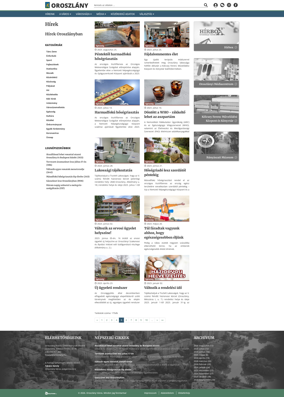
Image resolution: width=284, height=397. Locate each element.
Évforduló (51, 55)
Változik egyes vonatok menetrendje (113, 361)
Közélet (50, 120)
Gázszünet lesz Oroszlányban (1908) (64, 181)
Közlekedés (52, 94)
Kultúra (50, 115)
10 (146, 320)
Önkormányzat (54, 124)
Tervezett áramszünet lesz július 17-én (114, 353)
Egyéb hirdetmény (55, 128)
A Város (64, 14)
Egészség (50, 111)
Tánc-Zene (51, 51)
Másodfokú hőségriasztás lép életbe (113, 369)
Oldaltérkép (184, 393)
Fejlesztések (52, 64)
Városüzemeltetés (55, 107)
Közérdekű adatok (123, 14)
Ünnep (49, 137)
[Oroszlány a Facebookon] (235, 5)
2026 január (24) (202, 367)
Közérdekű (51, 77)
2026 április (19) (201, 358)
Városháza (83, 14)
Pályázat (50, 85)
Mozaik (50, 73)
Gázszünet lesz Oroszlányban (109, 377)
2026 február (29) (202, 364)
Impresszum (150, 393)
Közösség (51, 81)
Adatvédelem (167, 393)
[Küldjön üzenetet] (222, 5)
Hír (47, 90)
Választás (146, 14)
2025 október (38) (202, 376)
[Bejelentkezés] (215, 5)
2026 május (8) (201, 355)
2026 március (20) (202, 361)
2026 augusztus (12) (203, 345)
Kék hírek (51, 98)
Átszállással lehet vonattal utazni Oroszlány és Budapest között (127, 345)
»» (162, 320)
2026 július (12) (201, 348)
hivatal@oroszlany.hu (55, 355)
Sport (49, 60)
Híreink (50, 14)
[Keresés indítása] (205, 5)
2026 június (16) (201, 351)
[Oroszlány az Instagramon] (229, 5)
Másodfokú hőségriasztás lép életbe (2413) (67, 176)
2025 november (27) (203, 373)
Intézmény (51, 103)
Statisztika (51, 68)
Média (100, 14)
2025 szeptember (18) (204, 379)
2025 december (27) (203, 370)
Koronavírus (52, 133)
